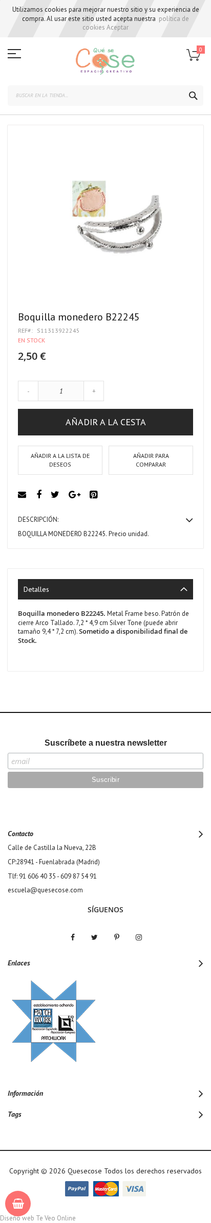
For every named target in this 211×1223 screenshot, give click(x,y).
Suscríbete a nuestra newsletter (106, 743)
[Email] (23, 495)
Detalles (36, 589)
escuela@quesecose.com (45, 890)
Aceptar (118, 27)
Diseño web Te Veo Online (38, 1218)
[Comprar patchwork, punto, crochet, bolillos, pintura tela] (105, 61)
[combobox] (105, 95)
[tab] (105, 589)
